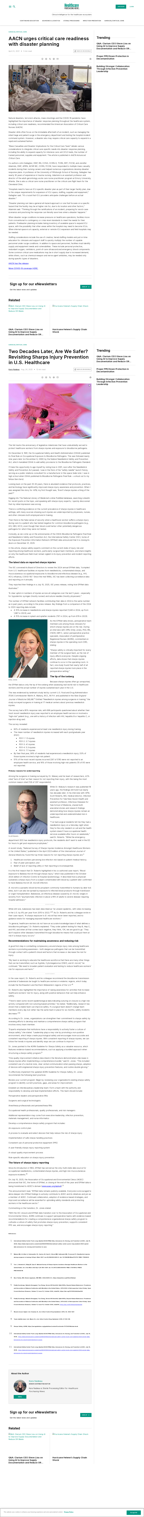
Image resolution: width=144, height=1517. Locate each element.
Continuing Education (29, 20)
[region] (72, 1512)
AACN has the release (18, 263)
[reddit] (54, 59)
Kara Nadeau (14, 369)
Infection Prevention (92, 20)
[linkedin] (46, 59)
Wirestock (73, 67)
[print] (90, 59)
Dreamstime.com (83, 67)
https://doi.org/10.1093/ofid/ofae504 (71, 1304)
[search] (14, 6)
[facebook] (42, 59)
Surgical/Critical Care (114, 20)
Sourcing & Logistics (51, 20)
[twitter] (50, 59)
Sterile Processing (71, 20)
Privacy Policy (68, 1512)
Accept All (133, 1512)
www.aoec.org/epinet (51, 1186)
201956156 (64, 67)
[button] (10, 6)
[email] (58, 59)
